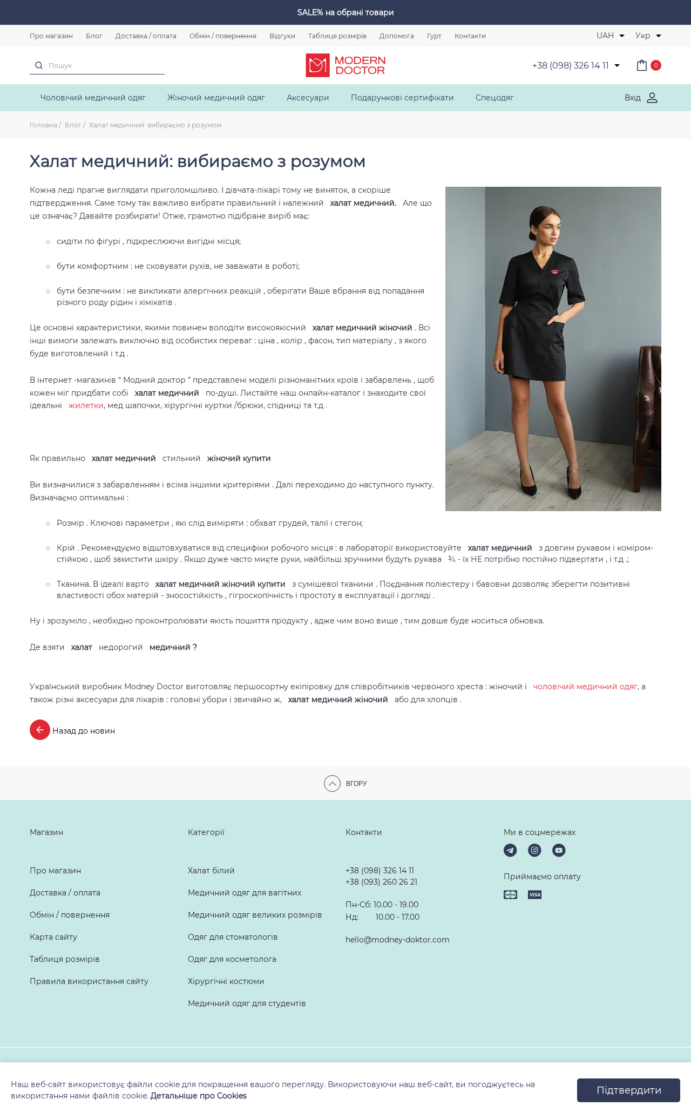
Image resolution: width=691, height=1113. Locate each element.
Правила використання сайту (89, 981)
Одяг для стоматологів (233, 937)
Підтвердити (629, 1090)
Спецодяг (495, 98)
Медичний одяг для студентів (247, 1003)
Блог (94, 36)
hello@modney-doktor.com (398, 940)
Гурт (434, 36)
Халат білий (211, 871)
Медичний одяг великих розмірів (255, 915)
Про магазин (51, 36)
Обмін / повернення (222, 36)
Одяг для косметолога (232, 959)
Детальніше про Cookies (199, 1096)
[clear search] (160, 65)
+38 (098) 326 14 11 (380, 871)
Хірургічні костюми (226, 981)
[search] (39, 65)
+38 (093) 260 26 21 (381, 882)
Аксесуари (308, 98)
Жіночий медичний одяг (216, 98)
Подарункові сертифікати (402, 98)
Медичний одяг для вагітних (244, 893)
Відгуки (282, 36)
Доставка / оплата (146, 36)
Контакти (470, 36)
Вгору (356, 784)
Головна (43, 125)
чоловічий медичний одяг (585, 686)
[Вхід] (652, 98)
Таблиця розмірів (337, 36)
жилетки (86, 405)
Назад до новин (82, 731)
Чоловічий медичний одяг (93, 98)
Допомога (397, 36)
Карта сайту (53, 937)
